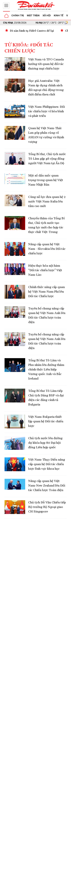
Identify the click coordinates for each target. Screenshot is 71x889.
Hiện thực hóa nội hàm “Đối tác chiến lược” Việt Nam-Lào (45, 270)
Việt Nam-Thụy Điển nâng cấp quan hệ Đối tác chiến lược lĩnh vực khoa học (46, 464)
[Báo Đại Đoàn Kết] (36, 5)
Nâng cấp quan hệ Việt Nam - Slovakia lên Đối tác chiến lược (47, 248)
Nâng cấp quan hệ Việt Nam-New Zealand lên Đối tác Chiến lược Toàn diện (46, 485)
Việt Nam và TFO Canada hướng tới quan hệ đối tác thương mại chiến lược (46, 64)
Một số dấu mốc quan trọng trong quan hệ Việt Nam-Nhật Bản (45, 180)
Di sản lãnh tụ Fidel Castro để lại (32, 31)
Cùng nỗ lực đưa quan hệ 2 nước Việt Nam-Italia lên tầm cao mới (47, 201)
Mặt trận (33, 15)
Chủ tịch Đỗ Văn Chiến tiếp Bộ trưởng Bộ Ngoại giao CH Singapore (47, 507)
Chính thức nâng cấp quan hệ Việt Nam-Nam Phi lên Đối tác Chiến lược (46, 291)
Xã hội (47, 15)
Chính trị (17, 15)
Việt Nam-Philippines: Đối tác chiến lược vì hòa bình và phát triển (46, 111)
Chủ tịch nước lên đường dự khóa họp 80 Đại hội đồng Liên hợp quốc (45, 442)
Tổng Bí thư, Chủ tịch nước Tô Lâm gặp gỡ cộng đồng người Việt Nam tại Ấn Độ (47, 158)
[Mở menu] (6, 5)
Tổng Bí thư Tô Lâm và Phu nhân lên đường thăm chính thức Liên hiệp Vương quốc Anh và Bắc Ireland (46, 369)
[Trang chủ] (6, 16)
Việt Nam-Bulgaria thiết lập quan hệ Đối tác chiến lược (45, 421)
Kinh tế (58, 15)
